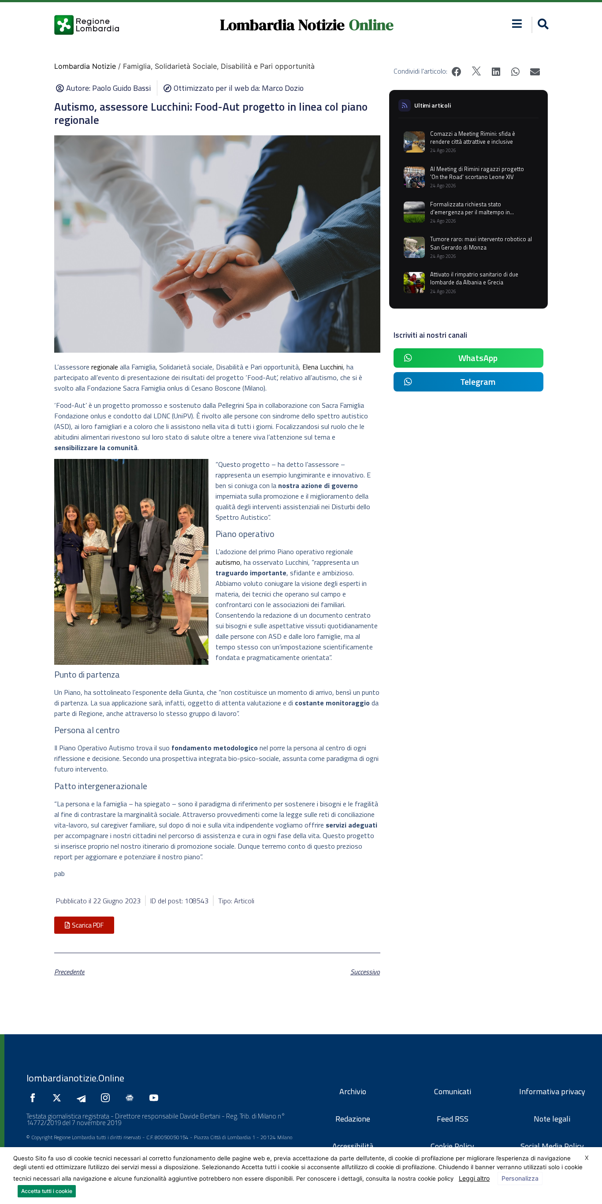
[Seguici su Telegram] (83, 1097)
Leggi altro (474, 1178)
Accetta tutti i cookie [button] (46, 1191)
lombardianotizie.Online (75, 1077)
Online (371, 24)
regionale (104, 367)
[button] (517, 23)
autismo (228, 562)
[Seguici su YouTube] (156, 1097)
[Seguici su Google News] (131, 1097)
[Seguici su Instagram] (107, 1097)
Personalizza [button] (520, 1178)
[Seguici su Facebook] (34, 1097)
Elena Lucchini (322, 367)
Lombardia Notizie (282, 24)
